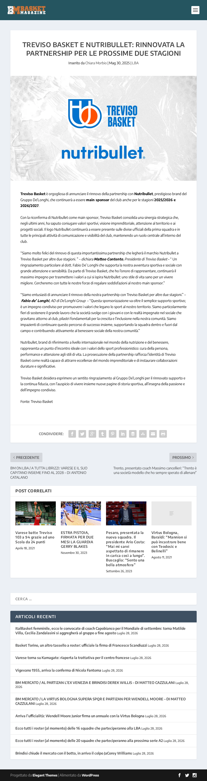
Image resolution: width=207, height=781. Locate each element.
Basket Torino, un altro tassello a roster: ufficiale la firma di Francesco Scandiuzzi (81, 645)
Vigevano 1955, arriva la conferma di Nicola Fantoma (58, 670)
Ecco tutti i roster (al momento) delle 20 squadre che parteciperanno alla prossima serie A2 (89, 740)
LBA (135, 63)
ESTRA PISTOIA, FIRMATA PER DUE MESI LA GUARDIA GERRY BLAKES (77, 539)
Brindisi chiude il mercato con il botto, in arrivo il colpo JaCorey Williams (73, 753)
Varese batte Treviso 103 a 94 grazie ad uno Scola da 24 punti (34, 537)
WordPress (90, 775)
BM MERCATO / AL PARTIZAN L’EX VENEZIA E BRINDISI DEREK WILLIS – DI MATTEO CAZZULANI (95, 682)
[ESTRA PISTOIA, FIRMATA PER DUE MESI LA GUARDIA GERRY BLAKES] (81, 513)
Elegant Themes (45, 775)
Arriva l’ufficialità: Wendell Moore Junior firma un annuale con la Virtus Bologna (79, 716)
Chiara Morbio (96, 63)
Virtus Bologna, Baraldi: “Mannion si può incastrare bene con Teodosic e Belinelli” (169, 541)
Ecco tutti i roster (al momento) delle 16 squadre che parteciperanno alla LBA (78, 728)
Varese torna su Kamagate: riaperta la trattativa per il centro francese (72, 657)
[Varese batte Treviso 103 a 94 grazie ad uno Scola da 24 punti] (35, 513)
